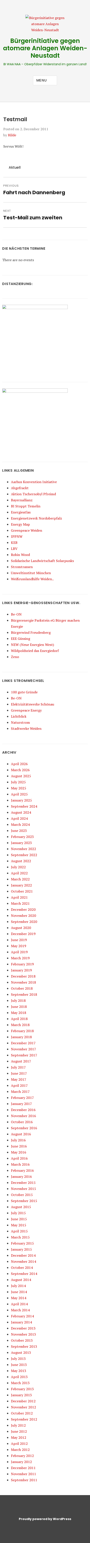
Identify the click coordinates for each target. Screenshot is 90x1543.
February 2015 (22, 1243)
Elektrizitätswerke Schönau (32, 704)
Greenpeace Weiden (26, 530)
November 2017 (23, 1049)
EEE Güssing (20, 638)
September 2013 (24, 1346)
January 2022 (21, 885)
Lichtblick (18, 716)
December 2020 (23, 909)
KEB (14, 542)
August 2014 (21, 1279)
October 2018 (22, 988)
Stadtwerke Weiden (26, 728)
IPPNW (16, 536)
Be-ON (16, 614)
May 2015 (18, 1225)
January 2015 (21, 1249)
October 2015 (22, 1194)
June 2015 (19, 1219)
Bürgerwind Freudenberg (31, 632)
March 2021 (20, 903)
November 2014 (23, 1261)
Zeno (15, 656)
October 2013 (22, 1340)
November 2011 (23, 1473)
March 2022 (20, 879)
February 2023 (22, 836)
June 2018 (19, 1006)
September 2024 (24, 806)
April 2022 (19, 873)
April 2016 (19, 1158)
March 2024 (20, 824)
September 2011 (24, 1480)
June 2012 (19, 1431)
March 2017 (20, 1091)
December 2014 (23, 1255)
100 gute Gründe (24, 692)
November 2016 (23, 1115)
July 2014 (18, 1285)
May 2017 (18, 1079)
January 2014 (21, 1322)
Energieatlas (21, 512)
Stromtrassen (22, 566)
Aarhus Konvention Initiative (34, 481)
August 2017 (21, 1061)
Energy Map (20, 524)
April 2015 (19, 1231)
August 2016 (21, 1134)
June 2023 (19, 830)
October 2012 (22, 1413)
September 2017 (24, 1055)
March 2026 (20, 769)
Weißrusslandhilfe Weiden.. (32, 579)
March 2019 (20, 958)
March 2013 (20, 1382)
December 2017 (23, 1043)
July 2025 (18, 782)
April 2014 (19, 1304)
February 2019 (22, 964)
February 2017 (22, 1097)
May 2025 (18, 788)
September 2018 (24, 994)
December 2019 (23, 933)
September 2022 (24, 854)
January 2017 (21, 1103)
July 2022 (18, 867)
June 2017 (19, 1073)
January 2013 (21, 1395)
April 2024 (19, 818)
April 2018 (19, 1018)
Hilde (12, 135)
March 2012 (20, 1449)
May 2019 (18, 945)
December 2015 (23, 1182)
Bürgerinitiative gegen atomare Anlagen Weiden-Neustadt (45, 48)
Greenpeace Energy (26, 710)
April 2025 (19, 794)
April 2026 (19, 763)
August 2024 (21, 812)
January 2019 (21, 970)
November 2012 (23, 1407)
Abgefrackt (20, 488)
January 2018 (21, 1037)
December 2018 (23, 976)
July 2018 (18, 1000)
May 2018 (18, 1012)
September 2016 (24, 1128)
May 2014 (18, 1297)
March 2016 (20, 1164)
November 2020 (23, 915)
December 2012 (23, 1401)
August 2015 (21, 1206)
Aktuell (15, 167)
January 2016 (21, 1176)
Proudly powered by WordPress (45, 1519)
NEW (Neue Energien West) (32, 644)
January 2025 (21, 800)
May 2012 (18, 1437)
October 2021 (22, 891)
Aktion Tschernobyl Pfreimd (33, 494)
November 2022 (23, 848)
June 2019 (19, 939)
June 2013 (19, 1364)
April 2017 (19, 1085)
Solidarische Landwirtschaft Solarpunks (42, 560)
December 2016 (23, 1109)
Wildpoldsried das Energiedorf (35, 650)
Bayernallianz (22, 500)
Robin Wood (20, 554)
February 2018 (22, 1030)
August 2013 (21, 1352)
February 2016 (22, 1170)
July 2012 (18, 1425)
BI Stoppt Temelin (25, 506)
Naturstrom (20, 722)
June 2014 (19, 1291)
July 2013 (18, 1358)
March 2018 (20, 1024)
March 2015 (20, 1237)
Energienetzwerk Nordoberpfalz (36, 518)
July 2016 (18, 1140)
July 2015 (18, 1213)
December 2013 (23, 1328)
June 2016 (19, 1146)
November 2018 (23, 982)
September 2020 (24, 921)
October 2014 (22, 1267)
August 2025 (21, 776)
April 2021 (19, 897)
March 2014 (20, 1310)
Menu (41, 80)
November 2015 (23, 1188)
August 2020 (21, 927)
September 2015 (24, 1200)
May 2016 (18, 1152)
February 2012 (22, 1455)
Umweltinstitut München (31, 572)
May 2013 (18, 1370)
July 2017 (18, 1067)
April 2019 (19, 952)
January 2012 (21, 1461)
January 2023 (21, 842)
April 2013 (19, 1376)
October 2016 (22, 1121)
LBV (14, 548)
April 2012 (19, 1443)
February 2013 (22, 1389)
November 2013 (23, 1334)
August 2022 (21, 861)
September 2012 (24, 1419)
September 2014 (24, 1273)
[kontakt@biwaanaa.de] (22, 5)
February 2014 (22, 1316)
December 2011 (23, 1467)
